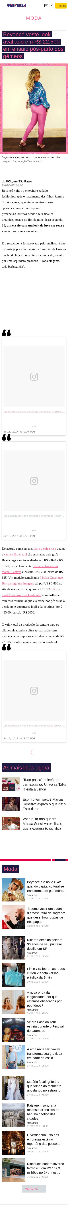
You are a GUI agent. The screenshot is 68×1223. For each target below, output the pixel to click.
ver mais (31, 1188)
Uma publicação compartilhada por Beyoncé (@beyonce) (35, 411)
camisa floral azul (15, 554)
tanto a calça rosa (45, 548)
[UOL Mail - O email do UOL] (46, 5)
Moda (34, 17)
